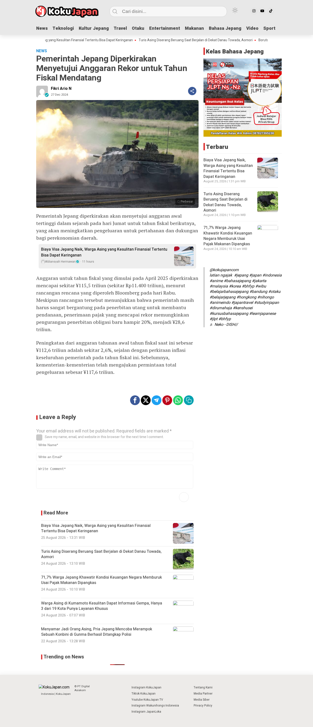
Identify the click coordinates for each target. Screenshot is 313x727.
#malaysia (219, 286)
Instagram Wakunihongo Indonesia (155, 705)
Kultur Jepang (94, 28)
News (42, 28)
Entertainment (164, 28)
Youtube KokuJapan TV (147, 699)
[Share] (192, 91)
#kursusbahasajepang (229, 314)
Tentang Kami (203, 687)
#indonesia (272, 275)
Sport (269, 28)
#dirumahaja (221, 308)
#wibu (260, 286)
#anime (216, 281)
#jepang (241, 275)
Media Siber (202, 699)
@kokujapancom (224, 270)
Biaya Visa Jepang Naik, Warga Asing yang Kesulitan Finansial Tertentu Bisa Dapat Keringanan (104, 252)
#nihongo (265, 297)
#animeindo (220, 303)
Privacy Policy (203, 705)
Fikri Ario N (61, 89)
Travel (120, 28)
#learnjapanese (262, 314)
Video (252, 28)
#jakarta (259, 281)
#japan (255, 275)
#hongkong (246, 297)
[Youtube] (262, 11)
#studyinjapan (266, 303)
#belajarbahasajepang (229, 292)
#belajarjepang (222, 297)
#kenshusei (243, 308)
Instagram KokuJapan (146, 687)
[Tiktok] (270, 11)
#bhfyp (248, 286)
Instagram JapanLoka (146, 711)
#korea (235, 286)
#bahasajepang (237, 281)
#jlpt (213, 319)
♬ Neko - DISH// (224, 325)
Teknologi (63, 28)
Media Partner (203, 693)
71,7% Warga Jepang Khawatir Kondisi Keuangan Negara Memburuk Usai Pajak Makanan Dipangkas (227, 236)
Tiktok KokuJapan (144, 693)
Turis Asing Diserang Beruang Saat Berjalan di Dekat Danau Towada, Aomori (176, 40)
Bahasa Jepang (225, 28)
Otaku (138, 28)
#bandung (258, 292)
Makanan (194, 28)
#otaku (274, 292)
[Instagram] (254, 11)
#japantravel (242, 303)
